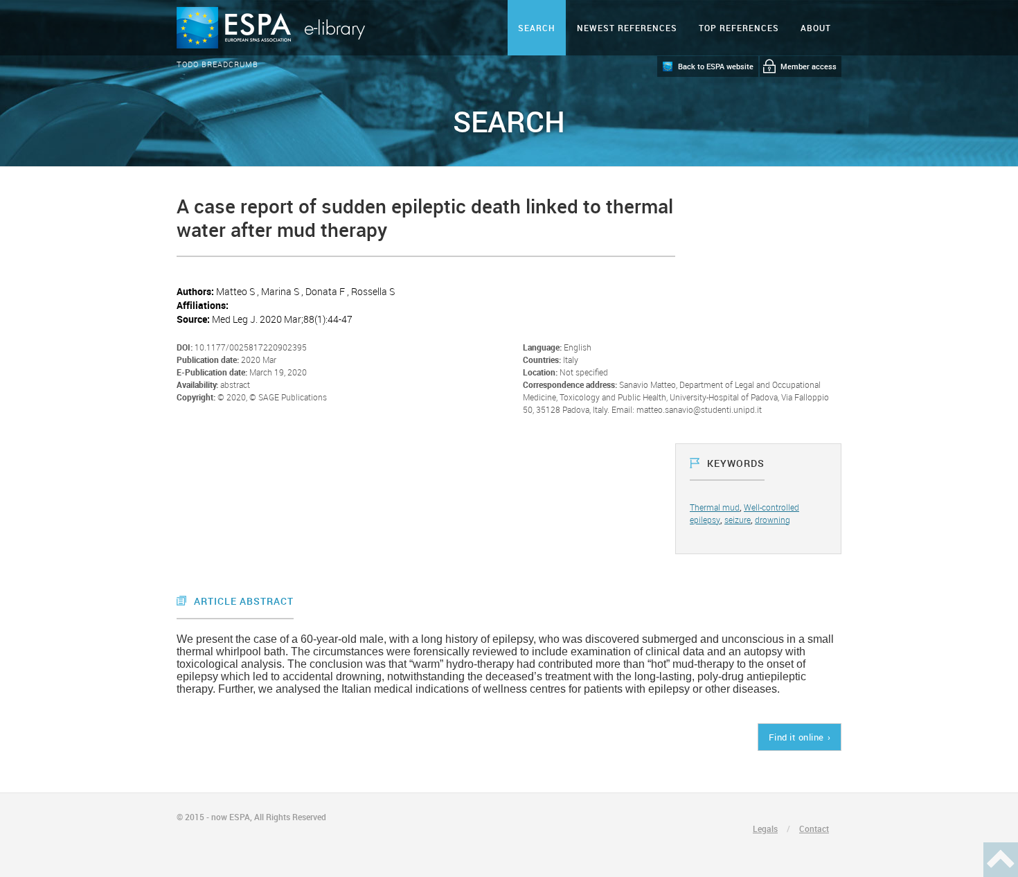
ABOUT (816, 27)
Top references (739, 27)
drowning (772, 519)
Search (536, 27)
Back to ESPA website (715, 66)
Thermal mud (715, 507)
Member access (808, 66)
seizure (737, 519)
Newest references (627, 27)
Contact (814, 828)
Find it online (796, 737)
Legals (765, 828)
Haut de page (1000, 859)
